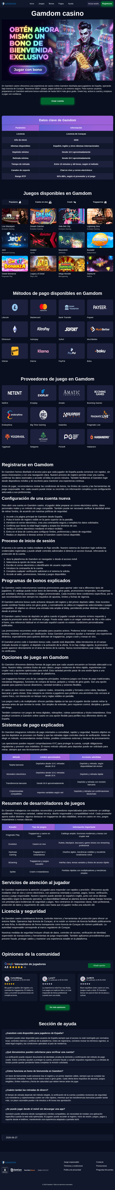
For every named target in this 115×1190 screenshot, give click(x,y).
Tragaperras (98, 202)
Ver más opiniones (57, 1007)
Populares (13, 202)
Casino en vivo (41, 202)
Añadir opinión (99, 965)
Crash (69, 202)
